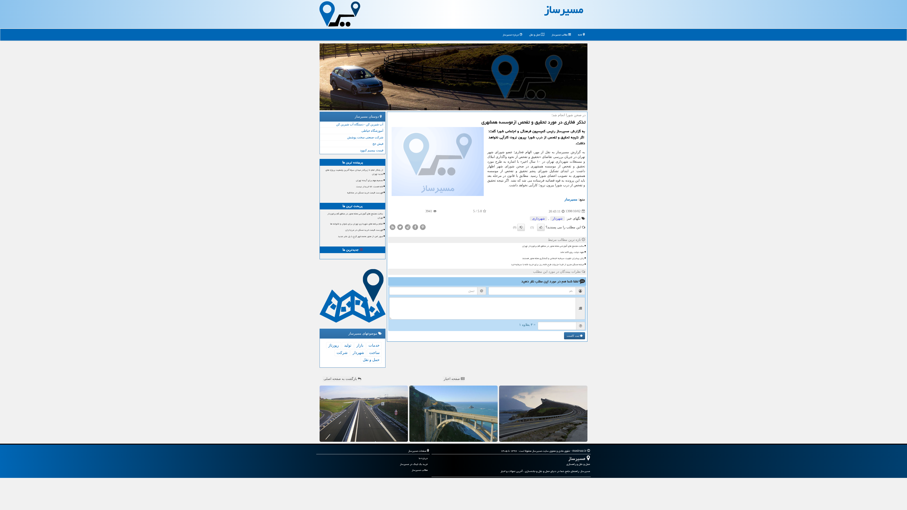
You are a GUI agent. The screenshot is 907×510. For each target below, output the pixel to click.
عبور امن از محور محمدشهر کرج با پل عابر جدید (360, 236)
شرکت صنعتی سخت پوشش (365, 137)
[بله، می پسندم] (541, 227)
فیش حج (377, 143)
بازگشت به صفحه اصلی (341, 379)
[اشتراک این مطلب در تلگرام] (407, 227)
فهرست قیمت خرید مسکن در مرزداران (364, 230)
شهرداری (538, 218)
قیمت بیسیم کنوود (371, 150)
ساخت (374, 353)
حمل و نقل (535, 34)
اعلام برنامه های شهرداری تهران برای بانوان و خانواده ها (356, 223)
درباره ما (423, 458)
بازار (359, 345)
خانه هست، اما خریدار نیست (369, 186)
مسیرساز (571, 199)
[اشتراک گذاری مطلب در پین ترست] (422, 227)
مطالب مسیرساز (560, 34)
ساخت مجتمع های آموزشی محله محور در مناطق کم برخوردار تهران (553, 246)
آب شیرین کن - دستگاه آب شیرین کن (359, 124)
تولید (347, 345)
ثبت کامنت (573, 335)
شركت (342, 353)
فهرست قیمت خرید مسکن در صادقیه (365, 192)
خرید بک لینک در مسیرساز (414, 464)
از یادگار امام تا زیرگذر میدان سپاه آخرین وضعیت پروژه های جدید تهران (354, 172)
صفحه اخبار (452, 379)
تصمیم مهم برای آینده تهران (369, 180)
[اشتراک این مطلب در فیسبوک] (415, 227)
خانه (580, 34)
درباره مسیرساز (511, 34)
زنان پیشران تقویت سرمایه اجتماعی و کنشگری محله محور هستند (553, 258)
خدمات (374, 345)
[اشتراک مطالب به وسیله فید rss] (392, 227)
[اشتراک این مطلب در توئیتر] (400, 227)
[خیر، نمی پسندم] (521, 227)
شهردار (557, 218)
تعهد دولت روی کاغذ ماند (572, 252)
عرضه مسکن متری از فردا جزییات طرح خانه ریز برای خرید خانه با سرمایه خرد (547, 264)
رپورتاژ (333, 345)
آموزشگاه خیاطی (372, 130)
